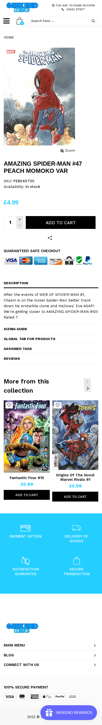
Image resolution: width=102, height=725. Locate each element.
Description (16, 283)
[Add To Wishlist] (9, 405)
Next (87, 388)
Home (9, 37)
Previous (87, 381)
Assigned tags (18, 349)
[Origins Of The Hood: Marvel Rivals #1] (75, 435)
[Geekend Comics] (22, 7)
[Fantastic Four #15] (27, 436)
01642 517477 (75, 9)
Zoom (70, 150)
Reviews (12, 359)
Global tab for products (29, 339)
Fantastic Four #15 (27, 478)
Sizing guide (15, 329)
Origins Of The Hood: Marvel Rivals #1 (75, 477)
